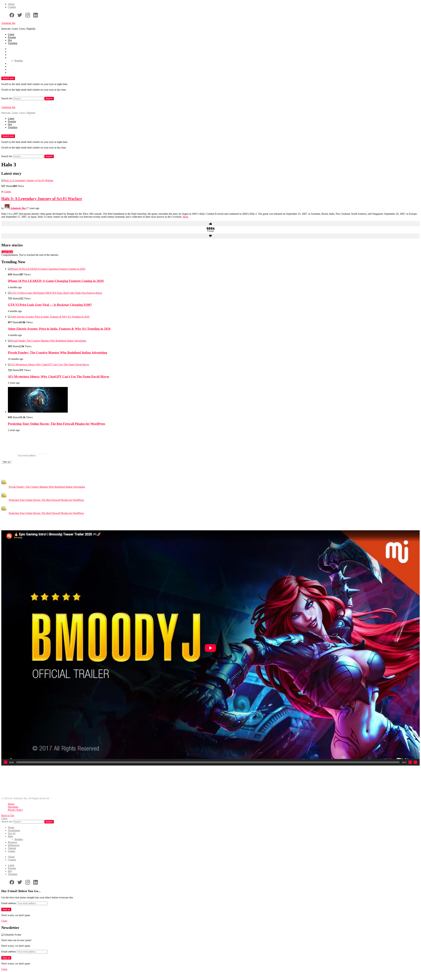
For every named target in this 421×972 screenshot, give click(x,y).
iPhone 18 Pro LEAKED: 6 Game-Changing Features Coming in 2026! (56, 281)
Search (49, 98)
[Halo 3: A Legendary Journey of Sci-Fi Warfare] (210, 180)
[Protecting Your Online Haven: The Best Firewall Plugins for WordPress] (214, 400)
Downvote (210, 236)
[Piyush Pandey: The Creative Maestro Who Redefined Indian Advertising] (214, 340)
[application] (210, 648)
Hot (10, 40)
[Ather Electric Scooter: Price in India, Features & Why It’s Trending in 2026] (214, 316)
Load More (7, 252)
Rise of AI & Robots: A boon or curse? (28, 792)
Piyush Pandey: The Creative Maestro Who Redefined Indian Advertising (57, 352)
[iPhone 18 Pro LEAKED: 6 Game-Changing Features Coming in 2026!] (214, 268)
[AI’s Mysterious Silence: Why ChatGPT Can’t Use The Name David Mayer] (214, 364)
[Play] (5, 762)
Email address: (8, 455)
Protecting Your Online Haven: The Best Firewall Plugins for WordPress (56, 423)
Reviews (12, 63)
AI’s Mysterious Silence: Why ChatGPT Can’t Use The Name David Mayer (58, 376)
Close (4, 818)
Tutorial (12, 69)
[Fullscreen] (415, 762)
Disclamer (13, 806)
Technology (14, 51)
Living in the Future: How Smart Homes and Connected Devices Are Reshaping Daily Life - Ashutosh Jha (63, 783)
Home (11, 48)
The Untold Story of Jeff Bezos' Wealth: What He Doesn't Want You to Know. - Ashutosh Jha (56, 778)
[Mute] (410, 762)
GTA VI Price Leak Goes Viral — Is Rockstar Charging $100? (50, 304)
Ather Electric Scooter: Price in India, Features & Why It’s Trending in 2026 (59, 328)
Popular (12, 37)
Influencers (13, 66)
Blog (10, 57)
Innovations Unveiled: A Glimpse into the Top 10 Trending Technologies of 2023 (50, 786)
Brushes (18, 60)
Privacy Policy (15, 809)
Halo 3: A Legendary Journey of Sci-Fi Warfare (41, 198)
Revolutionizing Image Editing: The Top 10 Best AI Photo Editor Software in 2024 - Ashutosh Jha (59, 789)
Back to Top (7, 815)
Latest (11, 34)
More (185, 216)
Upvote (210, 223)
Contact (12, 7)
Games (11, 72)
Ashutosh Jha (8, 23)
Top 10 (11, 54)
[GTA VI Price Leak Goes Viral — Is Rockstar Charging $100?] (214, 292)
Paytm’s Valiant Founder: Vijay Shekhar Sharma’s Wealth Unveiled (43, 781)
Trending (12, 43)
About (11, 4)
